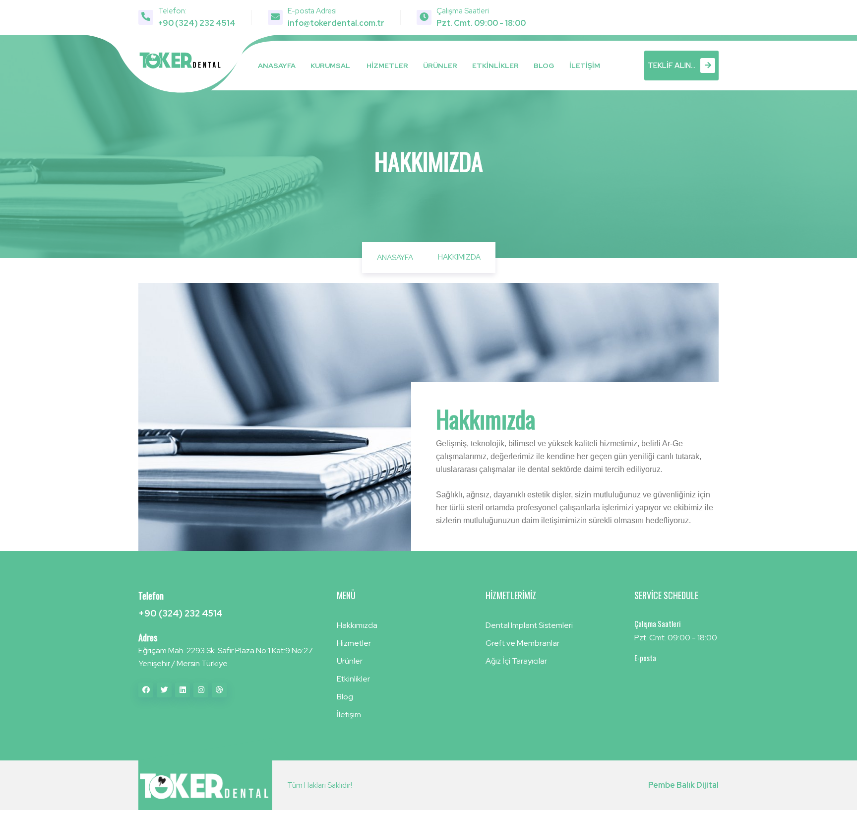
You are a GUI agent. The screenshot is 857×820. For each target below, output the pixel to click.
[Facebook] (145, 690)
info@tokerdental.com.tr (336, 23)
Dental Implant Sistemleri (529, 625)
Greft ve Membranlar (522, 643)
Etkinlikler (495, 65)
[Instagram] (200, 690)
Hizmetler (387, 65)
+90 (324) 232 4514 (197, 23)
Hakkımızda (357, 625)
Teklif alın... (671, 65)
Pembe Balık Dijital (683, 785)
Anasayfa (277, 65)
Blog (544, 65)
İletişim (584, 65)
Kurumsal (330, 65)
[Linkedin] (182, 690)
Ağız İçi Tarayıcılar (516, 661)
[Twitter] (164, 690)
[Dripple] (219, 690)
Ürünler (440, 65)
